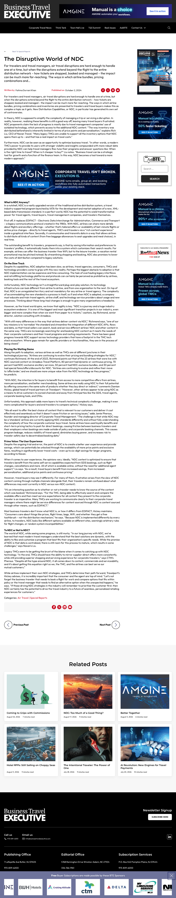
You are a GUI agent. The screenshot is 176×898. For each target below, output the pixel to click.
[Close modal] (171, 876)
